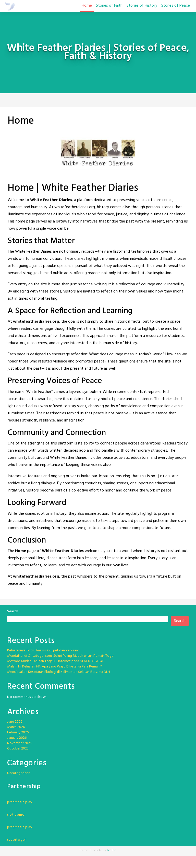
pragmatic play (19, 802)
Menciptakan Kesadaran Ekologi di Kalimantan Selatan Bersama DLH (58, 672)
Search (12, 611)
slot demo (15, 815)
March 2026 (16, 727)
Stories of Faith (109, 5)
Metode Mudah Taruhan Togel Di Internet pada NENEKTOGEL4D (56, 661)
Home (87, 5)
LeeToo (111, 850)
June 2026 (14, 722)
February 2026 (18, 732)
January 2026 (17, 738)
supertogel (16, 840)
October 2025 (18, 749)
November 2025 (19, 743)
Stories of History (142, 5)
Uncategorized (18, 773)
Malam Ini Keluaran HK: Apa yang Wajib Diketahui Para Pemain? (54, 667)
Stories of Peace (175, 5)
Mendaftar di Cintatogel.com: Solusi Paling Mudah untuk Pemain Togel (60, 656)
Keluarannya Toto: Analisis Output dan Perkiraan (43, 650)
